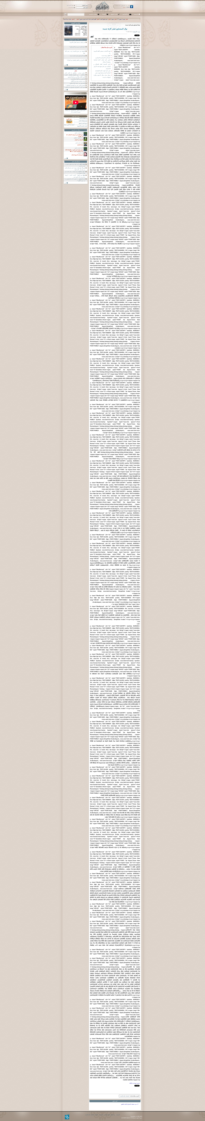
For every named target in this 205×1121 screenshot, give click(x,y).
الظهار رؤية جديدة (106, 55)
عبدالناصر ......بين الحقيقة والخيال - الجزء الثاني (75, 75)
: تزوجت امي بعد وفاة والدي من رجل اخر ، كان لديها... (75, 168)
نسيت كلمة (69, 5)
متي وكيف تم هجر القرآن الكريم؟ (77, 42)
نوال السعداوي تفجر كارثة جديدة (77, 55)
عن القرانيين (125, 14)
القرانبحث (101, 1114)
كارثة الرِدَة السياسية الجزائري (103, 57)
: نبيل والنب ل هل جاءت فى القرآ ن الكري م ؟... (75, 172)
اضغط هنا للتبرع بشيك (69, 124)
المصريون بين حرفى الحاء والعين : (77, 83)
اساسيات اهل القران (124, 1096)
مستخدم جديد (71, 7)
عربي (124, 7)
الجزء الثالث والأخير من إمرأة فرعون (76, 77)
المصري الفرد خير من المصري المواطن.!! (75, 85)
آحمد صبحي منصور (79, 132)
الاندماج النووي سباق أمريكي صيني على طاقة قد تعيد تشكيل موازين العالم (87, 19)
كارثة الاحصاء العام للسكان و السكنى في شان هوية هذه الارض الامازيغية (102, 66)
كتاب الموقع (114, 14)
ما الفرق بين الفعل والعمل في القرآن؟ (76, 60)
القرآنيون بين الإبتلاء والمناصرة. (78, 79)
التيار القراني (107, 1114)
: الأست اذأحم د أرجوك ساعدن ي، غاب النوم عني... (75, 176)
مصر (76, 70)
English (128, 7)
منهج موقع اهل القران (83, 120)
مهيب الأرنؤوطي (74, 23)
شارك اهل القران (75, 116)
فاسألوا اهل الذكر (76, 161)
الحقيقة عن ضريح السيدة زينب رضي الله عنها (75, 52)
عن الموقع (113, 1114)
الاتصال (104, 14)
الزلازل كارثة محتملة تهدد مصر (103, 73)
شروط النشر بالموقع (83, 123)
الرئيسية (136, 14)
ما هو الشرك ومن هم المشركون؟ (77, 46)
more (66, 65)
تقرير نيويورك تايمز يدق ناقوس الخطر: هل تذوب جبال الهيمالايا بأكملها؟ (123, 19)
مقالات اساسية (93, 14)
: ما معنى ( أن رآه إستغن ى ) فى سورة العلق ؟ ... (75, 179)
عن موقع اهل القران (83, 118)
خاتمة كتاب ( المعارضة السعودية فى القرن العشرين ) (75, 88)
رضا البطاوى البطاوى (78, 137)
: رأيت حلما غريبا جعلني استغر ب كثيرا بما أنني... (75, 165)
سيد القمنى (80, 153)
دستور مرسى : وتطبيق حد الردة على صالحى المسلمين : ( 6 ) (75, 73)
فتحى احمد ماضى (79, 142)
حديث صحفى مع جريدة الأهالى (78, 81)
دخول (73, 5)
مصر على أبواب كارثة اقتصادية (103, 70)
